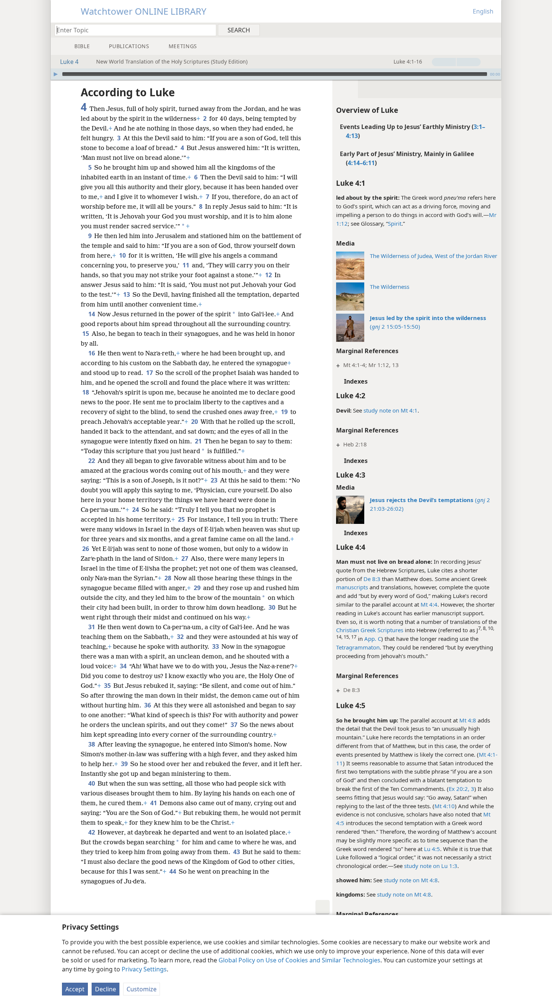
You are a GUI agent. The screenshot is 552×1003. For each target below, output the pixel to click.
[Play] (56, 74)
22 (92, 461)
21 (199, 441)
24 (136, 509)
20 (195, 421)
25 (182, 519)
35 (108, 685)
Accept (74, 989)
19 (285, 412)
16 (92, 353)
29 (198, 588)
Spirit (394, 223)
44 (173, 871)
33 (216, 646)
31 (92, 627)
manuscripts (352, 587)
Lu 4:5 (432, 849)
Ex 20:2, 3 (461, 788)
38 (92, 744)
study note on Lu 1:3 (430, 865)
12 (269, 275)
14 (92, 314)
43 (237, 852)
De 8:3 (371, 579)
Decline (105, 989)
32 (181, 637)
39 (125, 764)
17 (150, 373)
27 (185, 558)
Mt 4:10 (444, 806)
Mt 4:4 (429, 604)
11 (186, 265)
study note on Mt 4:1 (390, 410)
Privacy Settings (144, 969)
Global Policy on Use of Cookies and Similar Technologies (299, 960)
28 (168, 578)
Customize (142, 989)
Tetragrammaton (358, 647)
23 (215, 480)
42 (92, 832)
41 (154, 803)
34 (124, 666)
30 (272, 607)
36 (148, 705)
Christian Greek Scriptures (369, 630)
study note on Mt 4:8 (411, 880)
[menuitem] (492, 30)
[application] (276, 74)
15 (86, 333)
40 (92, 783)
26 (86, 549)
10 (123, 255)
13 (127, 294)
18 (86, 392)
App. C (372, 638)
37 (234, 725)
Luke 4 (69, 62)
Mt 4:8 (467, 720)
